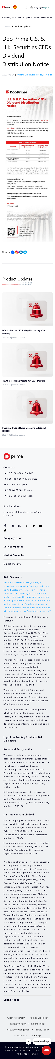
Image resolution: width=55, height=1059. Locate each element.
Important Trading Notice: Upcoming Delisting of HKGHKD (24, 429)
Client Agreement (16, 1017)
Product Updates (22, 26)
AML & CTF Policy (39, 1017)
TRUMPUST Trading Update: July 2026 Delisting (23, 380)
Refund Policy (38, 1023)
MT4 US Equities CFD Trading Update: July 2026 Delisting (23, 332)
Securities (47, 74)
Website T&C (21, 1035)
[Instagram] (17, 252)
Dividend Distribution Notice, (29, 74)
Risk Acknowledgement (18, 1029)
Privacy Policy (42, 1029)
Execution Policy (18, 1023)
